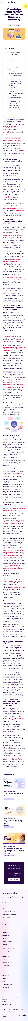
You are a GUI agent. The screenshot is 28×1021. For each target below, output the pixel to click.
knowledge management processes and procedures (11, 382)
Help (14, 1012)
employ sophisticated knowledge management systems (11, 261)
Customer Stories (7, 952)
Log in (4, 1009)
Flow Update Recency (8, 911)
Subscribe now (14, 879)
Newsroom (5, 987)
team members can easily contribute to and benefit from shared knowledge (13, 550)
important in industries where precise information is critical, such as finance (13, 521)
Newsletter (5, 968)
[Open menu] (25, 2)
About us (4, 978)
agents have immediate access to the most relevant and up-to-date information (13, 386)
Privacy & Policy (6, 1012)
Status (9, 1009)
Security (15, 1009)
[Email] (10, 1004)
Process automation (8, 336)
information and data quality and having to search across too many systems (12, 235)
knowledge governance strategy (12, 196)
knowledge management (14, 25)
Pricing (4, 920)
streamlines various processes (11, 324)
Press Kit (4, 990)
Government (5, 935)
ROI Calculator (6, 971)
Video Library (6, 965)
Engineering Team (7, 984)
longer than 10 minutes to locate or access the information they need (12, 140)
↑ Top (24, 1014)
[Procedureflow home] (8, 2)
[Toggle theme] (25, 6)
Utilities (4, 944)
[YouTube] (5, 1004)
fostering (22, 567)
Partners (4, 993)
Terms (21, 1009)
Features (4, 906)
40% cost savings (15, 605)
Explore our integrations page (11, 758)
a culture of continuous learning (12, 568)
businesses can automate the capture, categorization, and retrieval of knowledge (14, 349)
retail (11, 525)
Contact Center (6, 928)
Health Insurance (7, 941)
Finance (4, 938)
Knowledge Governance (9, 914)
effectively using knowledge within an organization (13, 126)
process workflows (18, 342)
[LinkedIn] (7, 1004)
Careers (4, 981)
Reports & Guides (7, 962)
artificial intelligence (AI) (10, 168)
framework (6, 197)
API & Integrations (7, 917)
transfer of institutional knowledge (13, 581)
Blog (8, 5)
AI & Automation (7, 909)
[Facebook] (3, 1004)
